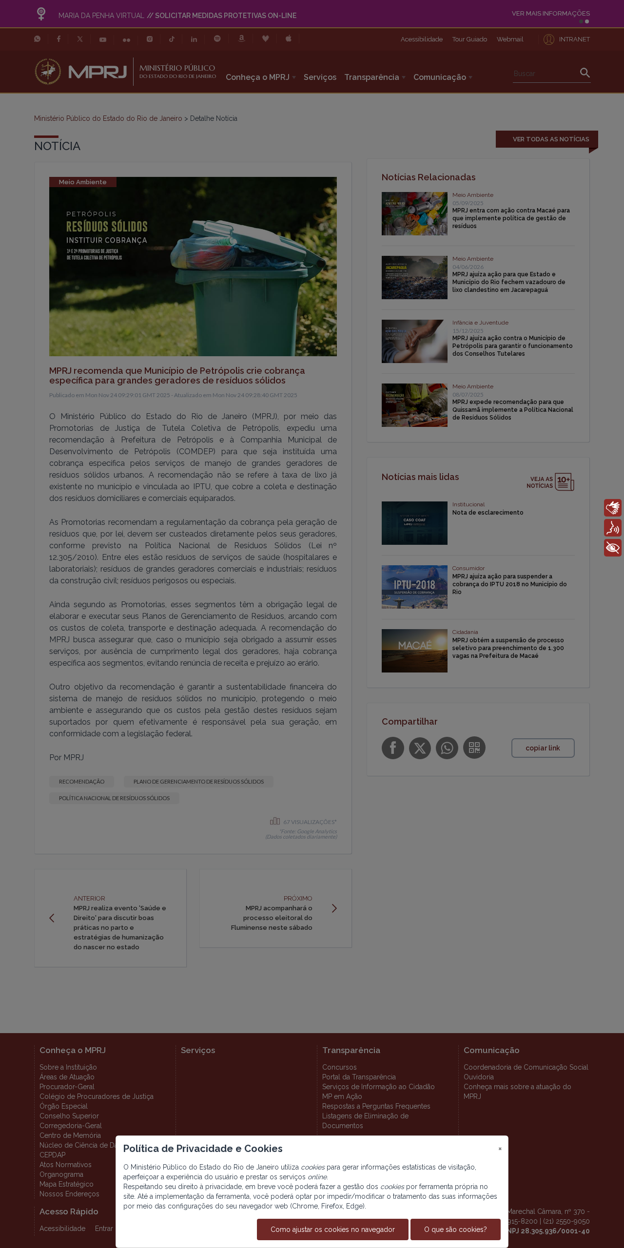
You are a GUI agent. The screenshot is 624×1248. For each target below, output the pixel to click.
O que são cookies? (455, 1229)
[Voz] (613, 528)
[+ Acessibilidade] (613, 548)
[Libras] (613, 508)
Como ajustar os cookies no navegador (333, 1229)
